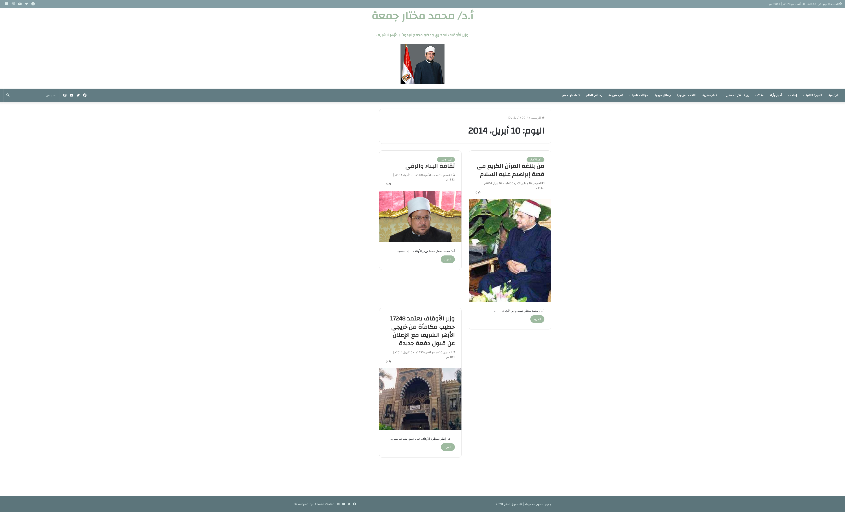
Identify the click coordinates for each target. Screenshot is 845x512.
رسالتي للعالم (594, 95)
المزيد (537, 319)
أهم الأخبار (535, 159)
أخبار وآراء (776, 95)
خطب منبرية (709, 95)
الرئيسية (833, 95)
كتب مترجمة (615, 95)
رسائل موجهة (663, 95)
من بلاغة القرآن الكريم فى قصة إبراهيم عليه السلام (510, 170)
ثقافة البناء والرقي (430, 165)
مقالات (759, 95)
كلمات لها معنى (571, 95)
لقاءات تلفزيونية (686, 95)
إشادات (792, 95)
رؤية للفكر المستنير (737, 95)
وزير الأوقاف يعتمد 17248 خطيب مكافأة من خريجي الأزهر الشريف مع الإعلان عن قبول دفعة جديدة (422, 331)
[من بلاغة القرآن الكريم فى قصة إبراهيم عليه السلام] (510, 250)
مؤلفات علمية (640, 95)
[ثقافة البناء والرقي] (420, 216)
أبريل (516, 117)
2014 (525, 117)
